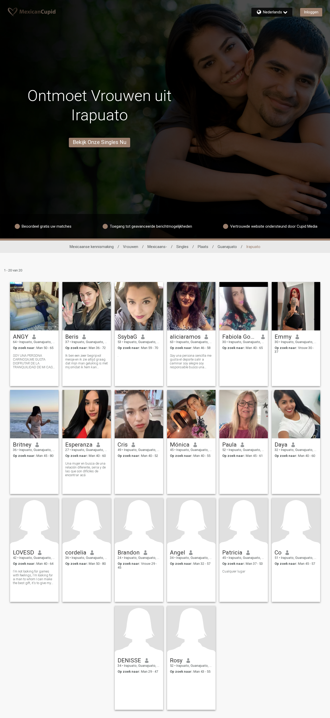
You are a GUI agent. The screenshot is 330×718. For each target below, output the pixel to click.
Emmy (283, 336)
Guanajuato (227, 246)
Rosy (176, 660)
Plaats (203, 246)
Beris (71, 336)
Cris (123, 444)
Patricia (232, 552)
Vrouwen (130, 246)
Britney (22, 444)
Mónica (179, 444)
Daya (281, 444)
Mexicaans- (157, 246)
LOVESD (23, 552)
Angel (177, 552)
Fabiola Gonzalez (240, 336)
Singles (182, 246)
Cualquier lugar (233, 571)
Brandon (129, 552)
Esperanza (79, 444)
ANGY (20, 336)
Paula (229, 444)
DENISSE (129, 660)
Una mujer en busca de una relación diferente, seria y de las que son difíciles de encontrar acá (85, 469)
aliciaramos (185, 336)
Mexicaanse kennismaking (92, 246)
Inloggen (311, 12)
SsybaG (127, 336)
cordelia (75, 552)
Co (278, 552)
